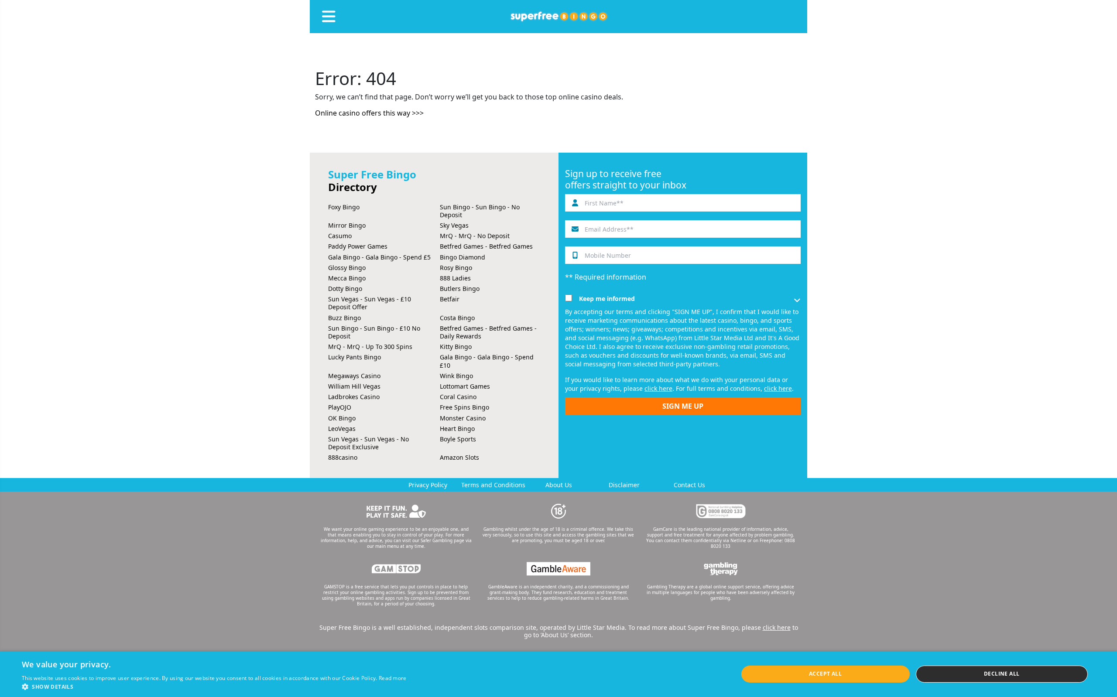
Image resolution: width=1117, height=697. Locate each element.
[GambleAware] (558, 569)
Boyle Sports (458, 439)
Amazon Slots (459, 457)
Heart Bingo (457, 428)
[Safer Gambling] (396, 511)
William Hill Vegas (354, 386)
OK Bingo (342, 418)
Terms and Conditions (493, 485)
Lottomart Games (465, 386)
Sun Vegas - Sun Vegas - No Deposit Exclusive (368, 443)
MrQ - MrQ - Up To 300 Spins (370, 346)
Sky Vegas (454, 225)
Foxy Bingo (344, 207)
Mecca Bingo (347, 278)
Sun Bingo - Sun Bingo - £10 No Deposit (374, 332)
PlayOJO (339, 407)
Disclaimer (624, 485)
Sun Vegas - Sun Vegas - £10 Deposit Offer (369, 303)
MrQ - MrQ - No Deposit (475, 236)
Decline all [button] (1001, 673)
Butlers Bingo (460, 288)
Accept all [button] (825, 673)
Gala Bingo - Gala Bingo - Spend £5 (379, 257)
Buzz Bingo (344, 318)
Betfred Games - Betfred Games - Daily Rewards (488, 332)
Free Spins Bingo (464, 407)
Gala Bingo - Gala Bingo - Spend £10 (487, 361)
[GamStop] (396, 569)
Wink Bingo (456, 376)
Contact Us (689, 485)
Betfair (449, 299)
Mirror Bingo (347, 225)
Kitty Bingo (456, 346)
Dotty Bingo (345, 288)
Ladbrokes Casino (354, 397)
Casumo (340, 236)
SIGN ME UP (682, 406)
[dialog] (558, 674)
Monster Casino (463, 418)
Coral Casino (458, 397)
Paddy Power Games (357, 246)
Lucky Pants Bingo (354, 357)
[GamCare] (720, 511)
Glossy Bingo (347, 267)
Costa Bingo (457, 318)
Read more (393, 678)
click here (658, 388)
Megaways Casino (354, 376)
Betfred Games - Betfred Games (486, 246)
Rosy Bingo (456, 267)
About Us (558, 485)
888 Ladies (455, 278)
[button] (214, 686)
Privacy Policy (427, 485)
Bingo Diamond (462, 257)
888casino (342, 457)
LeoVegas (342, 428)
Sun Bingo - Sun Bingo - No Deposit (480, 211)
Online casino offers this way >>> (369, 113)
